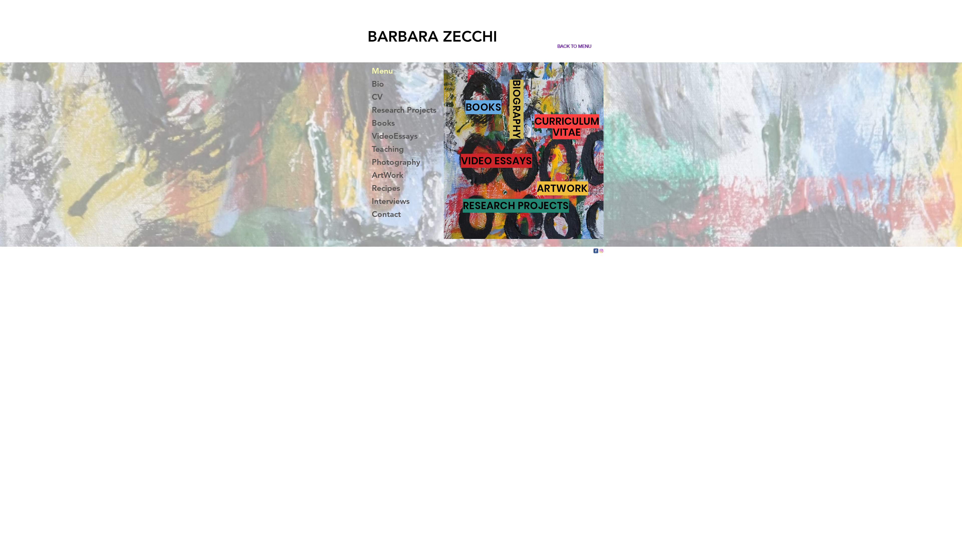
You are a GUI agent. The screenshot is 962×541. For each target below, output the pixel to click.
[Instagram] (601, 250)
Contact (386, 214)
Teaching (388, 149)
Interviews (391, 201)
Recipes (386, 188)
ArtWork (387, 175)
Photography (396, 162)
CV (377, 97)
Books (383, 123)
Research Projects (402, 110)
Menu (382, 71)
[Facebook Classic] (595, 250)
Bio (378, 84)
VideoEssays (395, 136)
